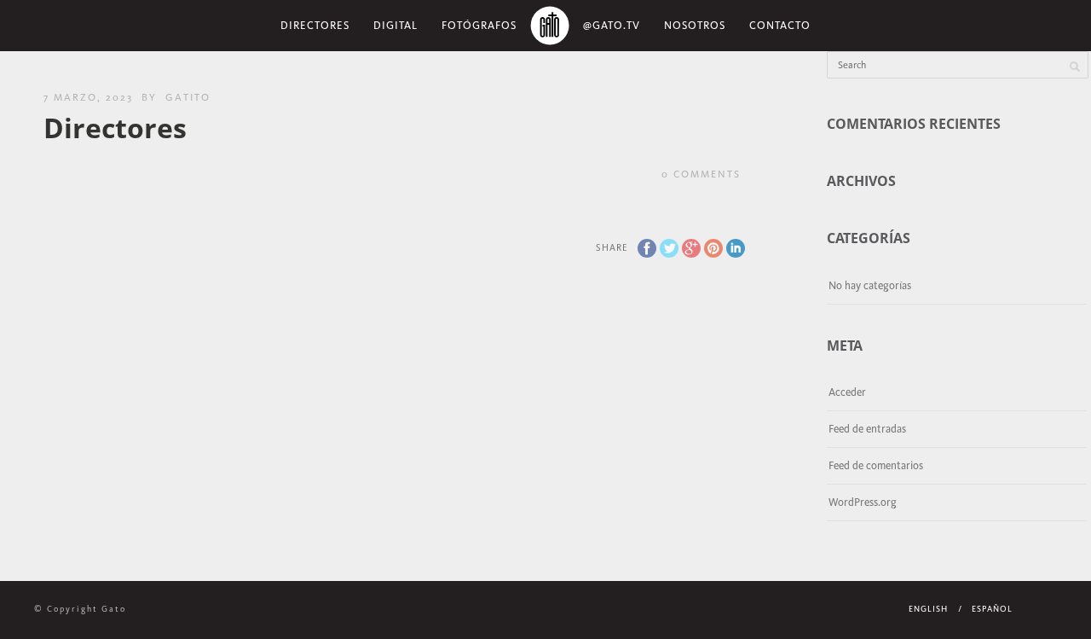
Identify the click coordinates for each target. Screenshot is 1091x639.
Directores (314, 25)
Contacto (780, 25)
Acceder (847, 392)
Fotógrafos (479, 25)
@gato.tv (611, 25)
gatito (188, 97)
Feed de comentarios (875, 465)
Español (992, 609)
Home (549, 25)
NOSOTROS (694, 25)
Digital (395, 25)
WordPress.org (862, 502)
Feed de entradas (867, 428)
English (928, 609)
